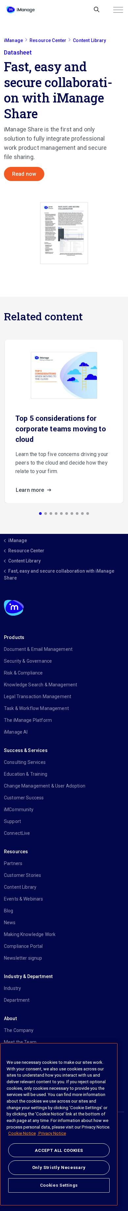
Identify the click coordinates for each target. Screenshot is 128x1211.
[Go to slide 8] (77, 513)
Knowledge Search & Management (40, 684)
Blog (8, 910)
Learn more (31, 490)
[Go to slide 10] (87, 513)
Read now (24, 174)
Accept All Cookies (59, 1150)
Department (17, 1000)
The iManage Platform (28, 720)
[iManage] (20, 9)
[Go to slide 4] (56, 513)
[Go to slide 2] (45, 513)
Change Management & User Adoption (44, 785)
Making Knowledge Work (29, 934)
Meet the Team (20, 1042)
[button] (64, 233)
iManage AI (16, 732)
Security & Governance (28, 661)
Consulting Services (25, 762)
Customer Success (24, 797)
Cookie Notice (22, 1133)
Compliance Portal (23, 946)
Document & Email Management (38, 649)
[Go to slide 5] (61, 513)
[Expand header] (118, 10)
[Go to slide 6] (66, 513)
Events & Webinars (23, 899)
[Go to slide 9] (82, 513)
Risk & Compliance (23, 672)
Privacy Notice (51, 1133)
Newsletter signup (23, 958)
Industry (12, 988)
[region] (59, 1124)
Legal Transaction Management (37, 696)
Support (12, 821)
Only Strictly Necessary (59, 1167)
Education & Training (25, 774)
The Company (19, 1030)
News (10, 922)
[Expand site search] (96, 10)
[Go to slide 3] (51, 513)
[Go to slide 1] (40, 513)
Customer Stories (22, 875)
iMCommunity (19, 809)
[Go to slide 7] (72, 513)
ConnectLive (17, 833)
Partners (13, 863)
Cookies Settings (59, 1185)
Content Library (20, 887)
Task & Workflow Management (36, 708)
